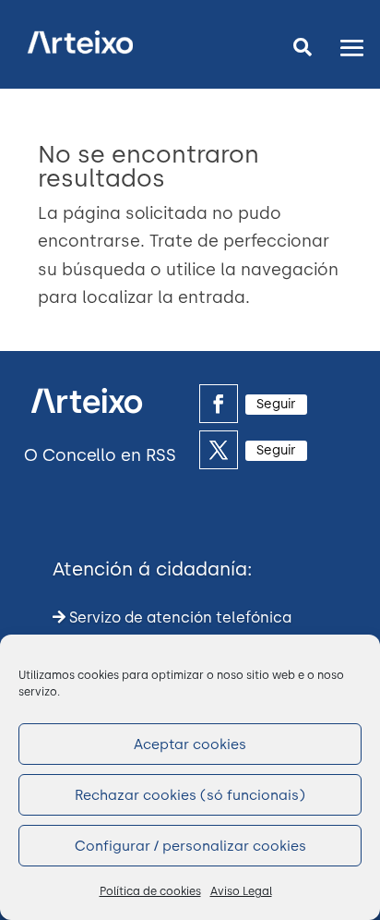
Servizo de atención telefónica (178, 617)
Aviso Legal (241, 891)
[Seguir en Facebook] (218, 403)
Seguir (276, 404)
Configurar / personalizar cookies (190, 846)
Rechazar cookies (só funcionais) (190, 795)
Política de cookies (150, 891)
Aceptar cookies (190, 744)
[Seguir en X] (218, 449)
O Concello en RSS (100, 455)
